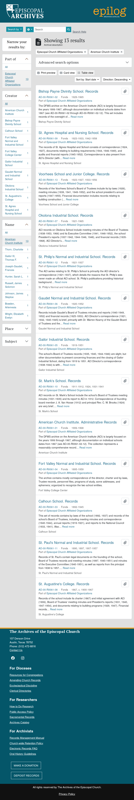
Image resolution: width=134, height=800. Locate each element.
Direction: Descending (115, 79)
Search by (14, 29)
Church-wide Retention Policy (26, 743)
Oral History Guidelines (23, 754)
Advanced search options (59, 62)
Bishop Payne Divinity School (16, 122)
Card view (69, 72)
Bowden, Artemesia (16, 305)
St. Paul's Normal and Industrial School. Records (76, 542)
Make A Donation (26, 765)
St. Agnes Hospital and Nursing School (16, 209)
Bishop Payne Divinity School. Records (68, 91)
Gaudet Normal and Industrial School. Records (75, 298)
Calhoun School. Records (58, 501)
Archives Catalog (19, 722)
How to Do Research (22, 706)
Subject (11, 341)
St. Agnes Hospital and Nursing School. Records (76, 132)
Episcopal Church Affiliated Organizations (16, 79)
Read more (77, 116)
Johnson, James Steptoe (16, 295)
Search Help (79, 31)
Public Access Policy (22, 711)
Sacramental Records (22, 717)
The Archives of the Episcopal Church (45, 631)
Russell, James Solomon (16, 284)
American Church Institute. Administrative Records (78, 422)
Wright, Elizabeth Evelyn (16, 315)
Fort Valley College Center (16, 153)
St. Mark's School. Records (60, 381)
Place (9, 328)
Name (9, 224)
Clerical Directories (20, 690)
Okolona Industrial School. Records (66, 215)
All (6, 67)
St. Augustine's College (16, 197)
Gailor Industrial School (16, 163)
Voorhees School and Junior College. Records (74, 174)
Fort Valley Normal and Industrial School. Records (77, 463)
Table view (87, 72)
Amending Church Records (25, 680)
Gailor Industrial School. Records (64, 339)
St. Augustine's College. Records (64, 584)
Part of (10, 59)
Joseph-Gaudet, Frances (16, 268)
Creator (11, 95)
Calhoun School (16, 131)
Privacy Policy (67, 794)
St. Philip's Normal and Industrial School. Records (77, 257)
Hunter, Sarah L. (16, 277)
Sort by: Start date (86, 79)
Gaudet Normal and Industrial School (16, 175)
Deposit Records (26, 775)
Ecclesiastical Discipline (23, 685)
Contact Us (16, 650)
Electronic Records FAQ (23, 748)
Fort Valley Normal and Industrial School (16, 141)
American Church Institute (16, 112)
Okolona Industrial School (16, 187)
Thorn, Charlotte (16, 250)
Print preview (47, 72)
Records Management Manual (27, 738)
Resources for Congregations (26, 675)
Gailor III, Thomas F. (16, 257)
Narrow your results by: (17, 44)
